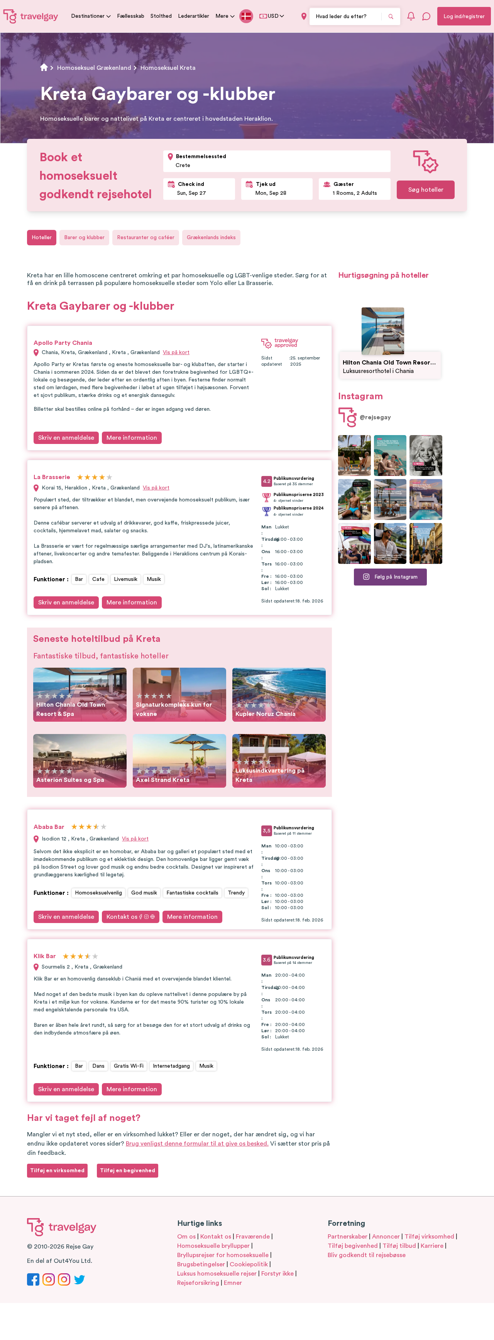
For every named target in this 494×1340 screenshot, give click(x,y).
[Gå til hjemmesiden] (31, 16)
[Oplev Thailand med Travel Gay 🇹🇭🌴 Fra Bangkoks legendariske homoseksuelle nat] (354, 499)
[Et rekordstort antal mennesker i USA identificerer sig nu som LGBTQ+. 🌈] (354, 543)
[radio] (80, 478)
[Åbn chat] (426, 16)
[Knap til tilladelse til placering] (303, 16)
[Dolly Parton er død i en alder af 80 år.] (425, 455)
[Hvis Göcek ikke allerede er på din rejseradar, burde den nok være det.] (354, 455)
